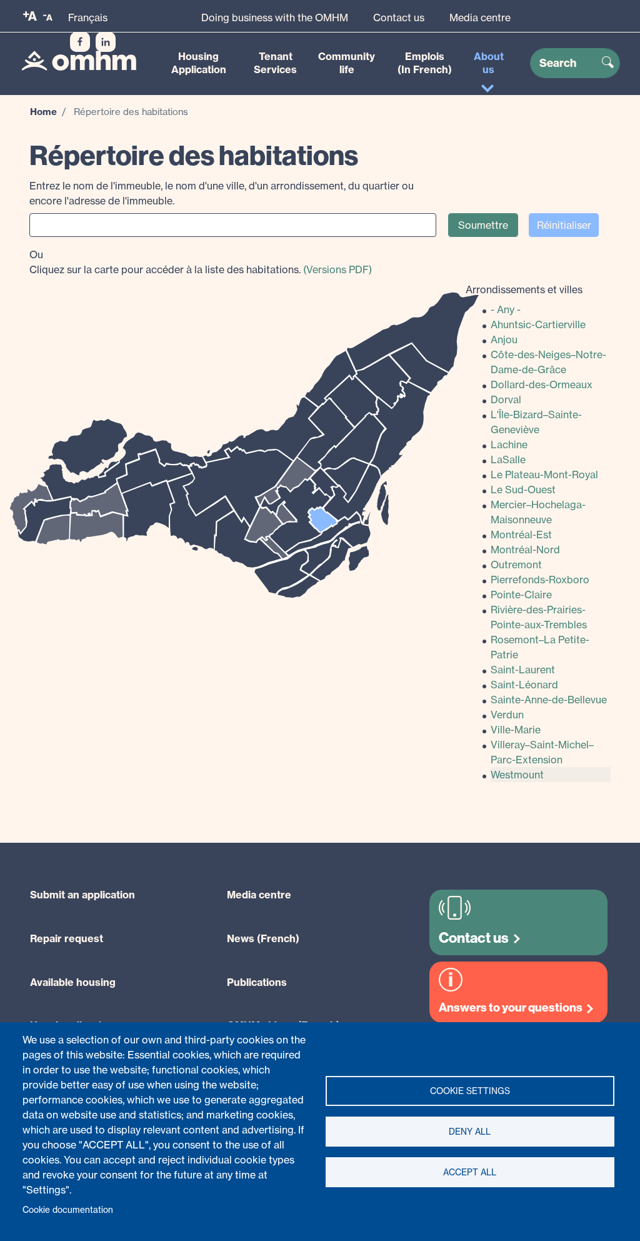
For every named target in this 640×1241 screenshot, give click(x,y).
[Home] (79, 60)
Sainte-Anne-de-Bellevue (549, 699)
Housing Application (198, 63)
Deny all (470, 1132)
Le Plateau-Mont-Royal (544, 474)
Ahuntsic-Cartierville (538, 324)
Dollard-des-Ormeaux (541, 384)
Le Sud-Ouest (523, 489)
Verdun (507, 714)
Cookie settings (470, 1091)
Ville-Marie (516, 729)
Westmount (517, 774)
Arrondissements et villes (524, 289)
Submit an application (82, 894)
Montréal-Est (521, 534)
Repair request (66, 938)
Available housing (73, 982)
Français (88, 17)
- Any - (506, 309)
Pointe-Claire (521, 594)
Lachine (509, 444)
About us (489, 63)
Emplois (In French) (425, 63)
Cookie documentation (67, 1210)
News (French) (263, 938)
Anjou (504, 339)
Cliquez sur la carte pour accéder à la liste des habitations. (200, 262)
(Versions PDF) (337, 269)
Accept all (469, 1172)
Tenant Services (275, 63)
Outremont (516, 564)
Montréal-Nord (525, 549)
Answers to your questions (510, 1007)
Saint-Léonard (524, 684)
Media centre (480, 17)
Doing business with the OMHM (274, 17)
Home (43, 112)
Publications (257, 982)
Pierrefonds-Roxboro (540, 579)
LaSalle (508, 459)
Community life (346, 63)
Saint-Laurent (523, 669)
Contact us (398, 17)
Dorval (506, 399)
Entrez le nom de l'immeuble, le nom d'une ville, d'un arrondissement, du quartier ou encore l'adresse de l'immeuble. (221, 193)
